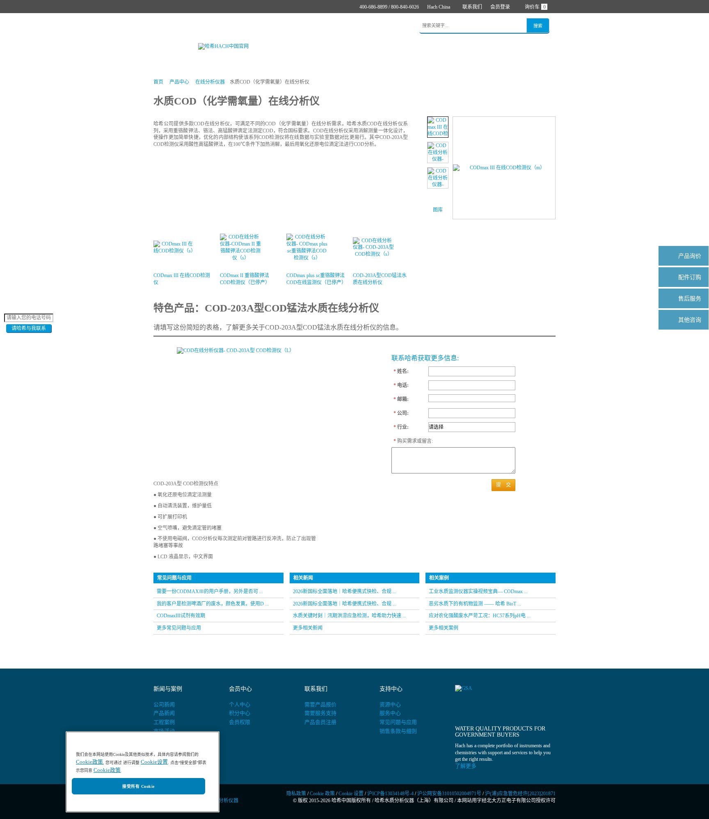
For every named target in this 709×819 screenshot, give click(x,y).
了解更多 (465, 766)
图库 (438, 210)
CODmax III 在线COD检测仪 (181, 279)
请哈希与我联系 (28, 328)
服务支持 (333, 26)
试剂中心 (227, 26)
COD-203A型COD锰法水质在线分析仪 (380, 279)
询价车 (535, 7)
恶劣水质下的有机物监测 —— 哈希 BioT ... (475, 604)
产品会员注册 (320, 722)
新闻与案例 (297, 26)
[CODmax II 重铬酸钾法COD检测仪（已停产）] (437, 152)
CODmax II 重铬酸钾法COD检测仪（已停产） (245, 279)
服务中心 (390, 713)
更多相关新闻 (307, 628)
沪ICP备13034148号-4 (390, 793)
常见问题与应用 (398, 722)
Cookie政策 (89, 762)
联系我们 (472, 7)
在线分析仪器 (210, 82)
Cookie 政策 (322, 793)
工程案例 (164, 722)
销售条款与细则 (398, 731)
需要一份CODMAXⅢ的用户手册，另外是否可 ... (210, 591)
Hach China (438, 7)
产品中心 (193, 26)
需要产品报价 (320, 704)
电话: (401, 385)
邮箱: (401, 399)
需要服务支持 (320, 713)
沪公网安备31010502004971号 (449, 793)
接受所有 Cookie (138, 786)
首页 (165, 26)
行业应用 (260, 26)
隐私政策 (296, 793)
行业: (401, 427)
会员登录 (500, 7)
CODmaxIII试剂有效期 (181, 616)
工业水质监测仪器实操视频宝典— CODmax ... (478, 591)
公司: (401, 413)
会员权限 (239, 722)
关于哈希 (366, 26)
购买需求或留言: (408, 441)
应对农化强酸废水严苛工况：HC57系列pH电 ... (480, 616)
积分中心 (239, 713)
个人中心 (239, 704)
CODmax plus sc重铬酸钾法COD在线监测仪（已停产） (315, 279)
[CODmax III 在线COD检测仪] (437, 127)
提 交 (503, 485)
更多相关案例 (443, 628)
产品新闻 (164, 713)
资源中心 (390, 704)
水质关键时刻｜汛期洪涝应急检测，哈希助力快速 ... (349, 616)
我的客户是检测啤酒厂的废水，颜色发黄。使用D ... (213, 604)
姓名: (401, 371)
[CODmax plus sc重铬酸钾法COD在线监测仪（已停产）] (437, 178)
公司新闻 (164, 704)
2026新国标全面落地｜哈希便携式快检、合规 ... (344, 591)
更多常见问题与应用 (179, 628)
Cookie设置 (154, 762)
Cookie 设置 (351, 793)
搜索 (537, 25)
